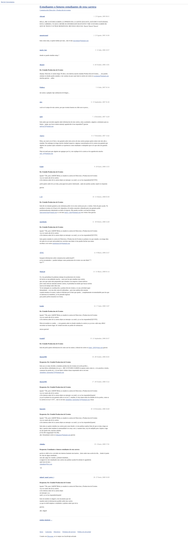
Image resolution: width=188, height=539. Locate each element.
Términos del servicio (69, 532)
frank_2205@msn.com (96, 347)
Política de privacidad (84, 532)
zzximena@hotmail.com (101, 76)
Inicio (41, 532)
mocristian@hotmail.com (81, 41)
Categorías (48, 532)
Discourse (50, 536)
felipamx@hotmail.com (63, 435)
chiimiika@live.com (46, 464)
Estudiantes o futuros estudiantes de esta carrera (68, 6)
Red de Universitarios (7, 2)
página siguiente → (46, 520)
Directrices (57, 532)
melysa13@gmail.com (46, 126)
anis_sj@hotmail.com (46, 153)
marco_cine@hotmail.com (72, 212)
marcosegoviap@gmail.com (48, 212)
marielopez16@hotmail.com (61, 243)
